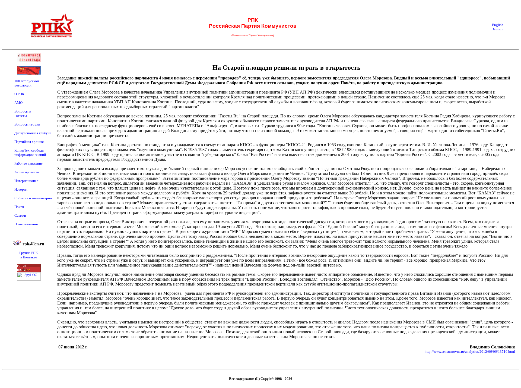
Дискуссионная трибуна (32, 133)
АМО (18, 103)
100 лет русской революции (26, 83)
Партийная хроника (29, 142)
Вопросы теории (27, 124)
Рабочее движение (28, 163)
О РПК (19, 94)
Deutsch (497, 29)
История (20, 189)
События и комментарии (33, 198)
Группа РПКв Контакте (28, 255)
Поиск (19, 207)
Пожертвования (26, 224)
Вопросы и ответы (22, 113)
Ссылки (20, 215)
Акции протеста (26, 172)
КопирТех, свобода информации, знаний (30, 152)
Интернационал (26, 181)
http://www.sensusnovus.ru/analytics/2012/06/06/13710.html (470, 351)
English (497, 25)
